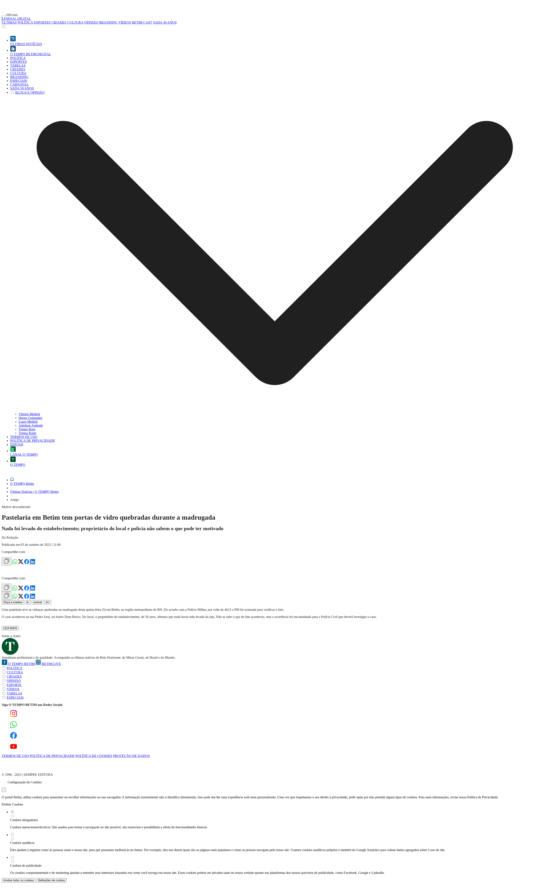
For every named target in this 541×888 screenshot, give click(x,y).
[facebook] (27, 563)
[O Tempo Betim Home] (2, 11)
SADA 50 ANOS (165, 22)
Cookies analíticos (22, 843)
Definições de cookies (51, 880)
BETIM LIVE (51, 664)
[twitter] (21, 563)
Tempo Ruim (27, 433)
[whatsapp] (15, 563)
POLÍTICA (25, 22)
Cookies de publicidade (25, 865)
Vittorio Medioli (29, 414)
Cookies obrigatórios (24, 820)
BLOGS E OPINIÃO (30, 92)
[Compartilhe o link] (6, 561)
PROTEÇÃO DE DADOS (131, 756)
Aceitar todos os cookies (18, 880)
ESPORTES (42, 22)
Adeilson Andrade (31, 425)
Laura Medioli (28, 421)
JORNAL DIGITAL (17, 18)
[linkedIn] (32, 563)
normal (37, 602)
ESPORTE (14, 685)
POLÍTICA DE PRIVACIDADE (52, 756)
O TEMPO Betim (22, 483)
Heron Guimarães (30, 418)
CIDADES (58, 22)
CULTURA (75, 22)
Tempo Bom (27, 429)
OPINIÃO (91, 22)
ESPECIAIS (15, 697)
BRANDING (108, 22)
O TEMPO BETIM (21, 664)
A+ (47, 602)
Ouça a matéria (12, 602)
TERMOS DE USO (15, 756)
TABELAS (14, 693)
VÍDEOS (124, 22)
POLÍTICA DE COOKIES (93, 756)
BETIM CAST (142, 22)
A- (27, 602)
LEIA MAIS (10, 628)
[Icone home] (12, 480)
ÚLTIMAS (9, 22)
